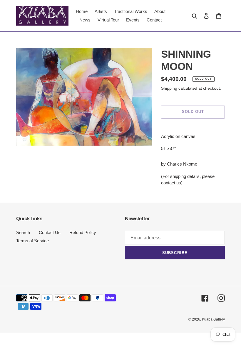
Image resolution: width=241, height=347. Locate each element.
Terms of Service (32, 240)
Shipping (169, 88)
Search (23, 232)
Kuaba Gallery (213, 319)
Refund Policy (82, 232)
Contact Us (50, 232)
